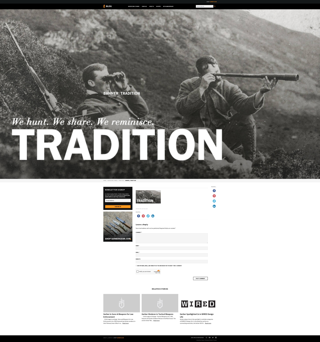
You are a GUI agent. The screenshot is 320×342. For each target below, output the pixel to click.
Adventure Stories (133, 6)
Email (138, 252)
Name (137, 245)
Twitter (213, 337)
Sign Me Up (118, 206)
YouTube (209, 337)
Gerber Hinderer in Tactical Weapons (157, 314)
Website (138, 259)
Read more (125, 323)
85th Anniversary (168, 6)
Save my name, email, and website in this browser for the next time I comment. (159, 265)
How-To (151, 6)
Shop (212, 1)
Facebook (216, 337)
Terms (215, 340)
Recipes (158, 6)
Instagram (206, 337)
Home (104, 180)
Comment (139, 232)
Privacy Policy (208, 340)
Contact (110, 337)
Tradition (121, 180)
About (105, 337)
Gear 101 (144, 6)
